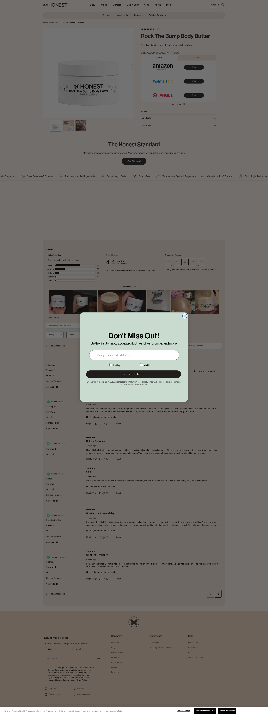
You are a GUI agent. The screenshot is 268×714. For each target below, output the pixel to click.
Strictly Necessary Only (205, 711)
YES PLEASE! (133, 374)
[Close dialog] (184, 316)
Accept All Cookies (227, 711)
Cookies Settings (183, 711)
